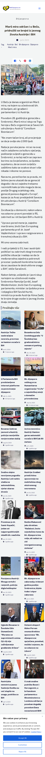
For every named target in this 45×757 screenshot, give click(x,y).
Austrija (10, 44)
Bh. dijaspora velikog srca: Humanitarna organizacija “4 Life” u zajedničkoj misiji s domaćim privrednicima (34, 389)
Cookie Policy (36, 732)
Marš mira (12, 47)
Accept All (22, 738)
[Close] (42, 716)
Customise (22, 745)
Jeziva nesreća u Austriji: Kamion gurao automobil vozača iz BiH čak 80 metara (33, 435)
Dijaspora (22, 18)
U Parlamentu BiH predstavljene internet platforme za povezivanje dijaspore (10, 385)
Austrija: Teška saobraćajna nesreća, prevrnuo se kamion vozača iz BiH (10, 339)
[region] (22, 735)
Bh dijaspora (24, 44)
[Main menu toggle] (39, 8)
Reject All (22, 751)
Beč (16, 44)
